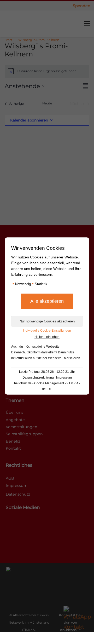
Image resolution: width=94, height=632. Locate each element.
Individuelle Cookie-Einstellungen (47, 330)
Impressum (64, 377)
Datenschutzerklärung (38, 377)
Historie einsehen (47, 337)
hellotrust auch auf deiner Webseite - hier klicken (45, 358)
